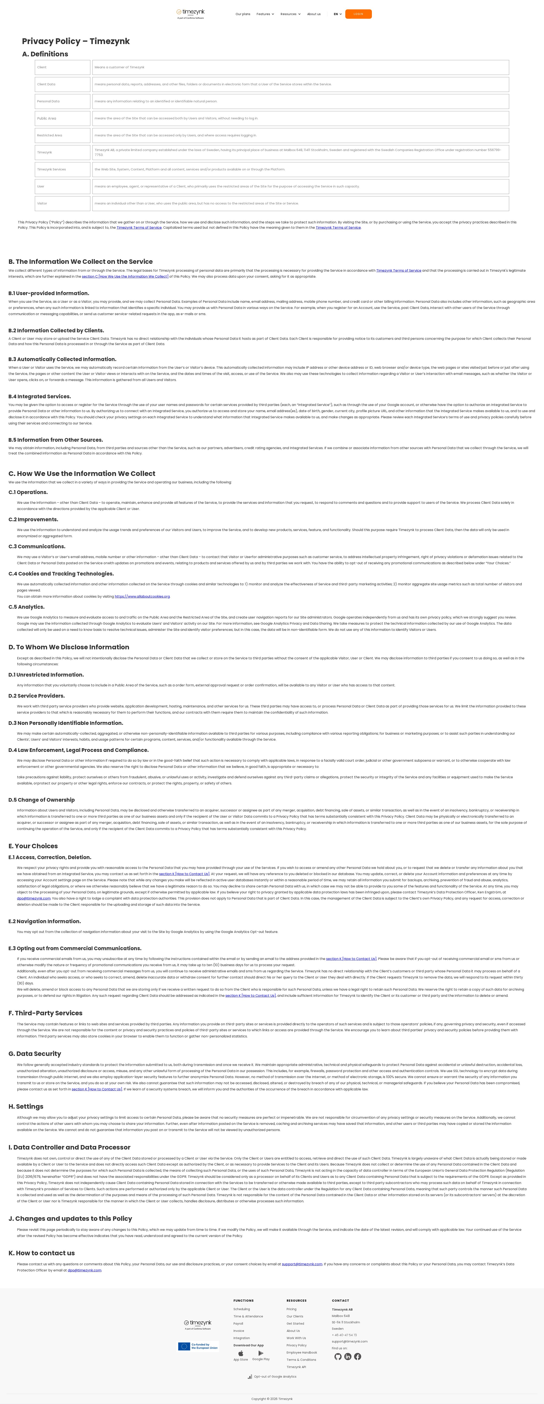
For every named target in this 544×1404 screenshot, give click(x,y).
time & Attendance (248, 1316)
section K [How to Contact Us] (184, 873)
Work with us (296, 1338)
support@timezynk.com (302, 1264)
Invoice (239, 1331)
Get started (295, 1323)
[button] (265, 14)
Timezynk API (296, 1367)
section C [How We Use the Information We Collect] (125, 276)
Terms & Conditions (301, 1359)
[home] (190, 14)
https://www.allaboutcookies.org (142, 596)
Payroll (238, 1323)
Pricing (291, 1309)
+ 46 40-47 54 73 (344, 1335)
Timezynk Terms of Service (139, 227)
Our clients (295, 1316)
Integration (242, 1338)
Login (358, 14)
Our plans (243, 14)
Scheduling (242, 1309)
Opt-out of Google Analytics (275, 1376)
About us (314, 14)
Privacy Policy (297, 1345)
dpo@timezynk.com (34, 898)
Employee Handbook (302, 1352)
